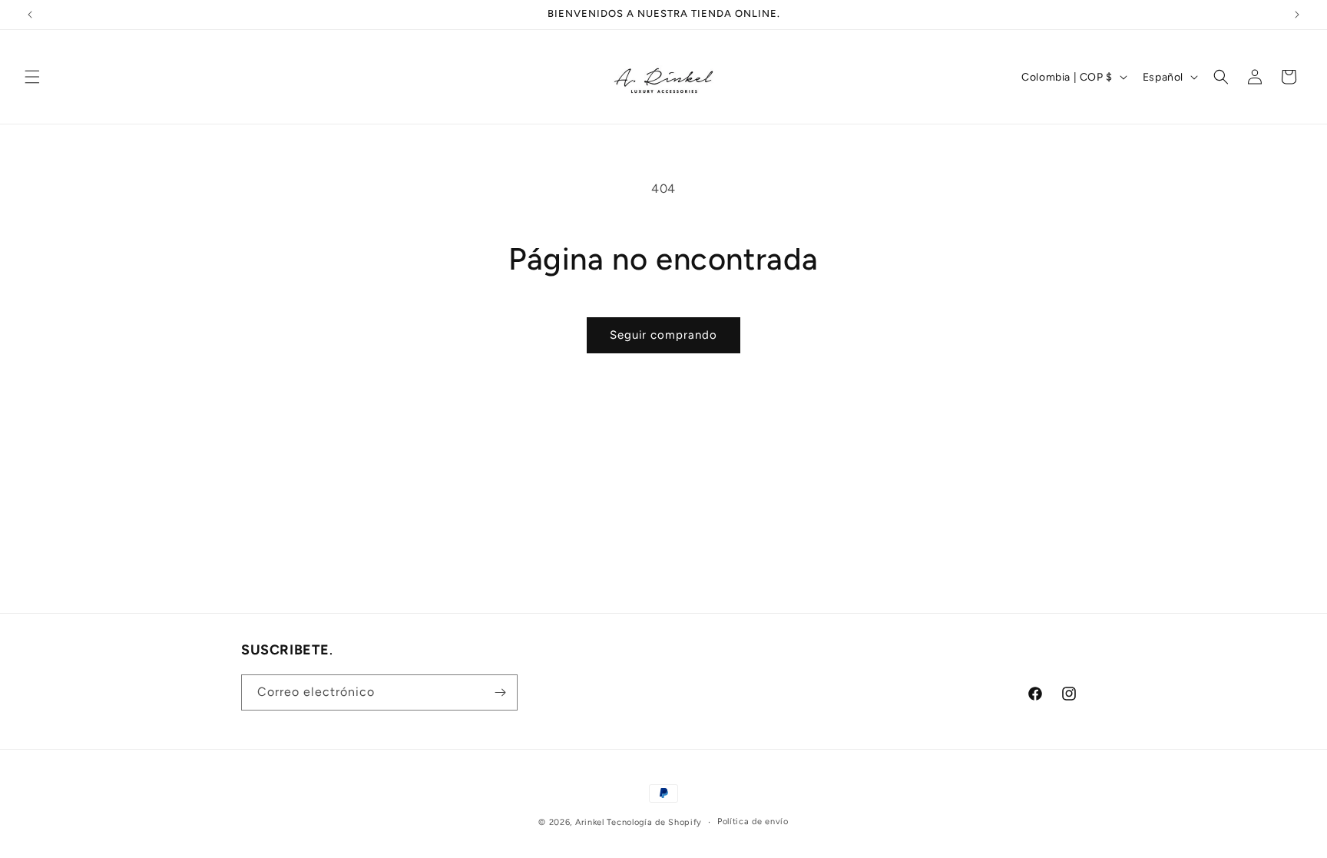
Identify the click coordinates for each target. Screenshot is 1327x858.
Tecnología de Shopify (654, 822)
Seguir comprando (663, 335)
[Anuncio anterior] (30, 14)
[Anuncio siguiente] (1297, 14)
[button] (32, 77)
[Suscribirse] (500, 692)
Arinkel (591, 822)
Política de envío (753, 822)
